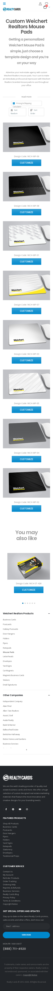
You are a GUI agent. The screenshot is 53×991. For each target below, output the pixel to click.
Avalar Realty (8, 720)
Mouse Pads (8, 652)
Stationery (7, 849)
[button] (5, 3)
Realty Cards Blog (11, 894)
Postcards (7, 624)
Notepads (7, 648)
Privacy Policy (9, 897)
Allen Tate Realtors (11, 710)
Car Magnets (8, 670)
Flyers (5, 643)
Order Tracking (9, 881)
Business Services (10, 743)
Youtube (20, 809)
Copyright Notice (10, 904)
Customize (26, 162)
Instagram (27, 809)
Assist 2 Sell (8, 715)
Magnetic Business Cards (13, 675)
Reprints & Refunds (11, 887)
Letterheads (8, 656)
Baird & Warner (9, 725)
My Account (8, 874)
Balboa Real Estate (10, 729)
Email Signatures (10, 684)
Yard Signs (7, 665)
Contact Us (8, 871)
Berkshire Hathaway (11, 734)
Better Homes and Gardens (14, 739)
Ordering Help (9, 884)
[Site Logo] (12, 9)
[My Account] (40, 3)
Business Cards (9, 619)
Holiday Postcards (10, 629)
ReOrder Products (11, 878)
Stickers (6, 680)
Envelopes (7, 661)
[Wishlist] (46, 3)
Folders (6, 638)
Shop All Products (11, 823)
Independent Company (13, 701)
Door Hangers (9, 633)
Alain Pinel (7, 706)
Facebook (6, 809)
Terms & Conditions (11, 900)
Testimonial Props (11, 856)
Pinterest (13, 809)
